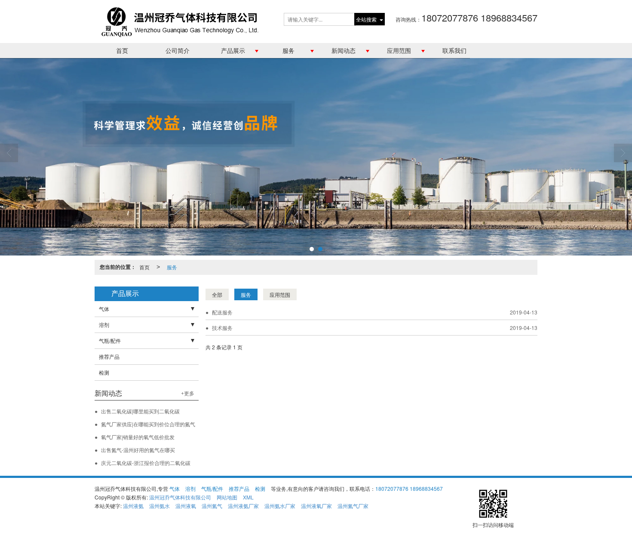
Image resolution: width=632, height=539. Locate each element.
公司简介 (178, 50)
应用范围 (399, 50)
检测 (104, 372)
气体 (104, 308)
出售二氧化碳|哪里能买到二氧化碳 (140, 411)
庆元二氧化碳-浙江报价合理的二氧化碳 (145, 462)
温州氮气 (212, 505)
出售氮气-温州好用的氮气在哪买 (138, 449)
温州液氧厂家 (316, 505)
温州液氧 (185, 505)
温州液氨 (133, 505)
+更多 (187, 394)
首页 (122, 50)
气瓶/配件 (110, 340)
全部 (217, 294)
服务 (288, 50)
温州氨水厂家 (279, 505)
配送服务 (222, 312)
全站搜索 (366, 19)
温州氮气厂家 (352, 505)
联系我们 (454, 50)
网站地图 (227, 497)
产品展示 (233, 50)
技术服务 (222, 327)
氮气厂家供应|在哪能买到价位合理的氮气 (148, 424)
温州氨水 (159, 505)
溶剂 (104, 324)
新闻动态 (343, 50)
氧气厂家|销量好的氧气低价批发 (138, 436)
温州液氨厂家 (243, 505)
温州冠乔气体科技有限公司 (180, 497)
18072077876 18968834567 (409, 488)
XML (248, 497)
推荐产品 (109, 356)
